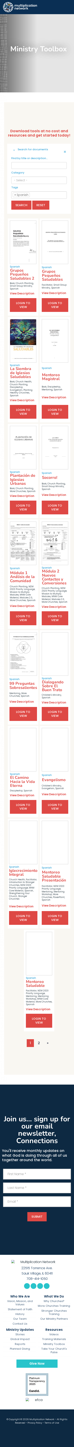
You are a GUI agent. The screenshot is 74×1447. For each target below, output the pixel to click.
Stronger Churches (18, 898)
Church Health (23, 381)
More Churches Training (54, 1306)
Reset (40, 205)
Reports (20, 1344)
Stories (20, 1334)
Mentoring (47, 389)
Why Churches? (54, 1301)
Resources (54, 1330)
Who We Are (20, 1296)
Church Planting (24, 283)
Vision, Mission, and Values (20, 1303)
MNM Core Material (21, 889)
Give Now (37, 1363)
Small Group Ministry (21, 285)
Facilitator (47, 284)
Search (21, 205)
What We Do (54, 1296)
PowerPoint (59, 897)
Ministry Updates (20, 1330)
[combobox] (39, 180)
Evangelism (16, 390)
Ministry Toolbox (54, 1344)
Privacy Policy (35, 1422)
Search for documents (33, 149)
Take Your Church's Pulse (54, 1350)
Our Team (20, 1319)
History (19, 1314)
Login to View (23, 305)
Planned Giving (20, 1348)
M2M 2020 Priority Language (22, 588)
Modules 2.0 (26, 597)
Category (17, 172)
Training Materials (54, 1339)
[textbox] (39, 180)
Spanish (14, 288)
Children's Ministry (51, 694)
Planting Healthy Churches (21, 391)
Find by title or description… (29, 158)
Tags (14, 187)
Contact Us (20, 1323)
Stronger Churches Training (54, 1312)
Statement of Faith (20, 1309)
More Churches (18, 491)
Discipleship (16, 387)
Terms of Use (52, 1422)
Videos (54, 1334)
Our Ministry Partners (54, 1319)
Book (12, 283)
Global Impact (20, 1339)
